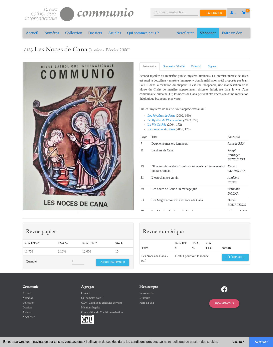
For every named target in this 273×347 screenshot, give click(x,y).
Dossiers (95, 33)
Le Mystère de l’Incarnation (164, 120)
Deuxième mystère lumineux (169, 143)
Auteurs (27, 312)
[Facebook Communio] (224, 289)
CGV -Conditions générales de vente (101, 302)
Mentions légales (90, 307)
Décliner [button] (238, 341)
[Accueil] (79, 13)
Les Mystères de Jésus (161, 115)
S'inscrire (144, 297)
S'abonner (208, 33)
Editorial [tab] (196, 66)
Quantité (31, 261)
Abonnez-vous (224, 303)
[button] (233, 13)
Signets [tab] (212, 66)
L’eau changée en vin (164, 177)
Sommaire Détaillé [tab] (173, 66)
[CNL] (87, 319)
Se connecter (146, 293)
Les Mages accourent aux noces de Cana (177, 200)
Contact (85, 293)
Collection (73, 33)
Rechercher (213, 13)
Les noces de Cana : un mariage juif (174, 189)
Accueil (32, 33)
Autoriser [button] (261, 341)
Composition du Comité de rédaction (102, 312)
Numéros (51, 33)
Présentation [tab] (149, 66)
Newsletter (185, 33)
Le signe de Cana (162, 150)
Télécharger (235, 257)
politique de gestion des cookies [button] (195, 341)
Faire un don (232, 33)
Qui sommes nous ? (143, 33)
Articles (114, 33)
